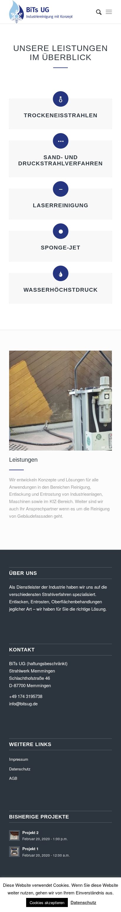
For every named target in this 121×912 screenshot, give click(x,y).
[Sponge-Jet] (60, 231)
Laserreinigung (60, 205)
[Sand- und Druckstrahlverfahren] (60, 141)
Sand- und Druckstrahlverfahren (60, 160)
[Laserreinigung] (60, 189)
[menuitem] (96, 11)
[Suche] (96, 11)
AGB (13, 778)
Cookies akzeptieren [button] (47, 902)
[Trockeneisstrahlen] (60, 99)
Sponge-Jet (60, 247)
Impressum (18, 759)
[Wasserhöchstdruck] (60, 273)
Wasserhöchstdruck (60, 290)
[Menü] (109, 12)
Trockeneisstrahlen (61, 115)
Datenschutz (20, 769)
